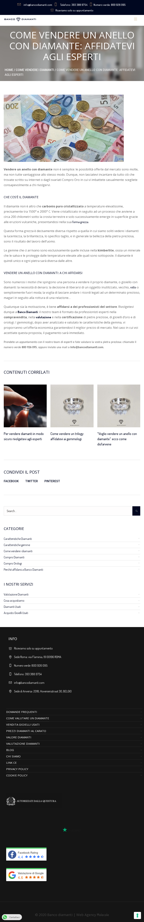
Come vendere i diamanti (35, 70)
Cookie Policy (17, 775)
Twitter (31, 481)
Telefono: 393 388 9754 (73, 5)
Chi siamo (13, 756)
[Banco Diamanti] (31, 19)
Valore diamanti (18, 737)
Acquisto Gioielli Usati (16, 613)
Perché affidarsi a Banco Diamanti (23, 569)
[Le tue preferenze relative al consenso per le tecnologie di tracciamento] (137, 915)
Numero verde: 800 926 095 (110, 5)
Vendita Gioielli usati (23, 724)
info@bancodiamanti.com (38, 5)
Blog (10, 750)
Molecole (103, 915)
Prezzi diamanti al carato (26, 731)
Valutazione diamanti (23, 743)
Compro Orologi (13, 563)
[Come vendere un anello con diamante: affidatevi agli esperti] (64, 128)
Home (9, 70)
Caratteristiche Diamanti (18, 539)
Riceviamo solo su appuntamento (74, 10)
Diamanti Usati (12, 607)
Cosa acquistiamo (14, 600)
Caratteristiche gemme (17, 545)
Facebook (11, 481)
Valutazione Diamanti (16, 594)
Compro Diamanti (14, 557)
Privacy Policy (17, 769)
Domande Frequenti (21, 712)
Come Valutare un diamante (27, 718)
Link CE (11, 762)
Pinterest (52, 481)
